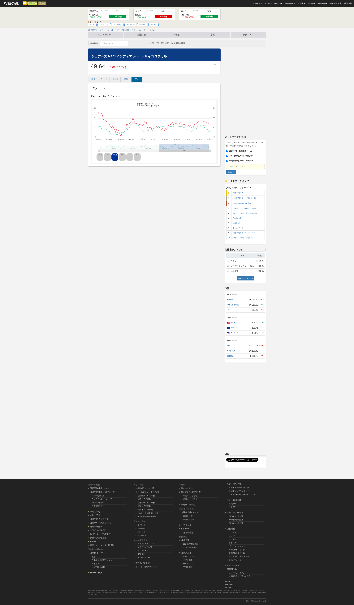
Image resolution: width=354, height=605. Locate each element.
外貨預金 (232, 504)
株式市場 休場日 (98, 567)
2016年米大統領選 (236, 523)
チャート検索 (335, 3)
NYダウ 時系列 (188, 504)
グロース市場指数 (98, 538)
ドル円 (233, 323)
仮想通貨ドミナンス (237, 553)
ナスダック (231, 351)
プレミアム (32, 3)
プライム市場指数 (98, 530)
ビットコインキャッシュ (238, 546)
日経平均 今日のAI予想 (242, 203)
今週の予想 (95, 511)
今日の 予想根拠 (144, 499)
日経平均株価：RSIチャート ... (245, 233)
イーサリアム (234, 539)
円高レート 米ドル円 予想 (147, 513)
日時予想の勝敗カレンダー (102, 499)
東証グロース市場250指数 (102, 545)
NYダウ (229, 346)
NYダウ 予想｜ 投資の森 (243, 238)
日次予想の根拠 (98, 496)
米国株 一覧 (188, 516)
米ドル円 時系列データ (146, 516)
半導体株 (153, 24)
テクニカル (248, 34)
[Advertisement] (245, 90)
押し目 (42, 3)
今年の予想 (95, 515)
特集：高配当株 (234, 484)
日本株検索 (237, 218)
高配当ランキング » (245, 278)
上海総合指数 (187, 532)
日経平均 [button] (256, 3)
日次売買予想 (97, 506)
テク (137, 79)
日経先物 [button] (289, 3)
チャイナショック (190, 563)
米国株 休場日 (188, 520)
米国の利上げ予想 (190, 499)
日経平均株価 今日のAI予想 (102, 492)
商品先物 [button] (322, 3)
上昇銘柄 (141, 34)
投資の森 (11, 3)
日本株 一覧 (96, 564)
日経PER (236, 223)
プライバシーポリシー (238, 573)
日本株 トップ (96, 553)
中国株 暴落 (188, 567)
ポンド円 (141, 532)
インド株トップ (105, 34)
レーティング (104, 24)
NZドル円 (141, 554)
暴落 (212, 34)
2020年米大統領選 (236, 520)
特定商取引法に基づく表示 (239, 576)
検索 (93, 557)
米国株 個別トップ (189, 512)
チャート (104, 79)
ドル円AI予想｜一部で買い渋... (245, 198)
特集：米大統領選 (235, 512)
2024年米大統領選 (236, 516)
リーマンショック (190, 557)
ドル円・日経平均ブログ (147, 567)
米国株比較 (130, 24)
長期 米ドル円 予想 (145, 510)
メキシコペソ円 (143, 558)
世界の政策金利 (143, 563)
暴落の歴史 (186, 553)
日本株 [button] (300, 3)
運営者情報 (232, 569)
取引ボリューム (235, 560)
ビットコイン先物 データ (239, 556)
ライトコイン (234, 543)
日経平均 (230, 300)
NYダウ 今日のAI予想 (191, 492)
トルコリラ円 (142, 551)
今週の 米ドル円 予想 (146, 503)
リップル (232, 536)
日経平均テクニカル (99, 519)
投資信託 (232, 507)
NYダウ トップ (188, 488)
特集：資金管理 (234, 500)
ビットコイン (234, 532)
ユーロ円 (234, 328)
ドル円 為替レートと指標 (147, 492)
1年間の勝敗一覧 (98, 503)
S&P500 (185, 529)
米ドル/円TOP (238, 228)
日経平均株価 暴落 (190, 544)
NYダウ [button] (277, 3)
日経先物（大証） (233, 305)
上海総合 (230, 356)
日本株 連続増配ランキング (103, 560)
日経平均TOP (238, 193)
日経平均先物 (96, 526)
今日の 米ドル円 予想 (146, 496)
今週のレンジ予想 (190, 496)
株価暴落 (185, 540)
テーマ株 (142, 24)
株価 (93, 79)
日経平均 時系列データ (100, 523)
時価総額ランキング (237, 550)
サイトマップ (233, 565)
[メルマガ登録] (25, 3)
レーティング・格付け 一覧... (245, 209)
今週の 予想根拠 (144, 506)
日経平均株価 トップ (99, 488)
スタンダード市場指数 (100, 534)
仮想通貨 (231, 528)
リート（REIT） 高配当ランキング (243, 494)
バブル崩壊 (187, 560)
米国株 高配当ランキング (239, 491)
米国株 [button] (311, 3)
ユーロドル (235, 333)
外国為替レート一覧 (145, 488)
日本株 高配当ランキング (239, 488)
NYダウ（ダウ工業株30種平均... (245, 213)
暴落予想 (348, 3)
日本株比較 (117, 24)
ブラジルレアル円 (144, 547)
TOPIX (229, 310)
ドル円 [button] (267, 3)
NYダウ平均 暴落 (190, 547)
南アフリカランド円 (145, 544)
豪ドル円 (141, 525)
